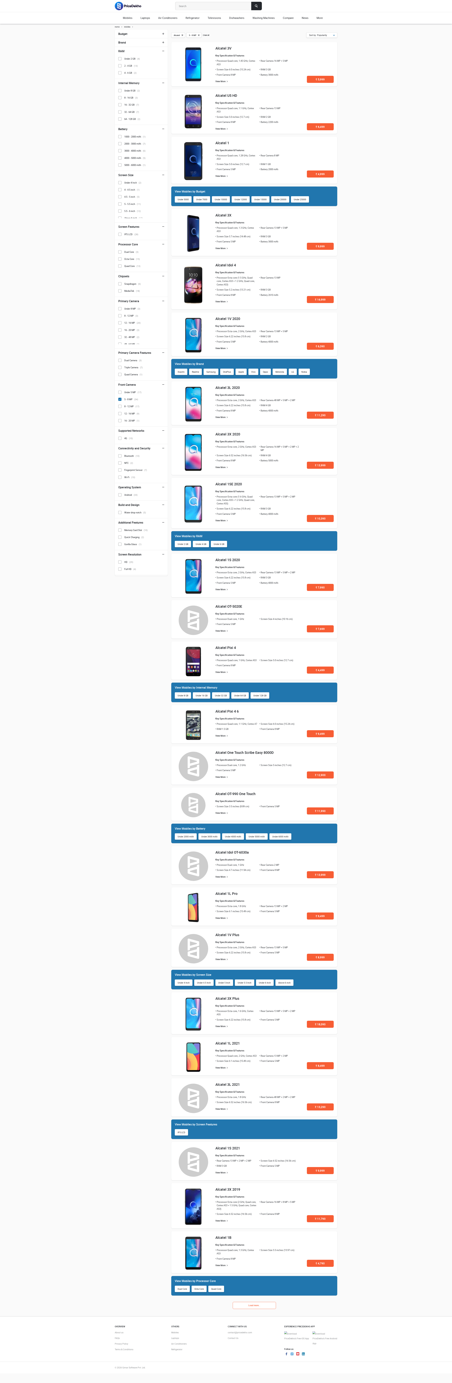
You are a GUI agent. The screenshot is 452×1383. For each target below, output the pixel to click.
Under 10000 (221, 199)
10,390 (320, 518)
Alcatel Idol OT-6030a (232, 852)
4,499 (320, 670)
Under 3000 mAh (209, 836)
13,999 (320, 465)
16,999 (320, 299)
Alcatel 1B (223, 1237)
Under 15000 (260, 199)
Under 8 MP (132, 308)
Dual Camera (133, 360)
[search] (256, 6)
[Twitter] (292, 1354)
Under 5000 (183, 199)
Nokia (304, 371)
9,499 (320, 733)
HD (128, 562)
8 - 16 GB (131, 97)
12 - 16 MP (132, 322)
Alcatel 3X (223, 215)
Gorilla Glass (132, 544)
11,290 (320, 415)
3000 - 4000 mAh (134, 150)
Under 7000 (201, 199)
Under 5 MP (132, 392)
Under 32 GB (221, 695)
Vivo (253, 371)
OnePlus (227, 371)
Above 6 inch (284, 982)
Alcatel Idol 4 (225, 265)
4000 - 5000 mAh (134, 158)
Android (131, 494)
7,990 (320, 587)
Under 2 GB (183, 544)
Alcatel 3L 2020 (227, 387)
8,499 (320, 1065)
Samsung (211, 371)
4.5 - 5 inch (131, 196)
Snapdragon (132, 283)
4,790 (320, 1263)
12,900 (320, 775)
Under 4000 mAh (233, 836)
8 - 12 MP (131, 315)
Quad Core (216, 1288)
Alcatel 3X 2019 (227, 1189)
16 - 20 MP (131, 330)
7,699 (320, 629)
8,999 (320, 957)
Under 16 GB (201, 695)
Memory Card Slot (136, 530)
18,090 (320, 1024)
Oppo (265, 371)
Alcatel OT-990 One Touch (235, 793)
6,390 (320, 346)
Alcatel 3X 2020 (227, 434)
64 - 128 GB (132, 119)
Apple (241, 371)
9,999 (320, 246)
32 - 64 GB (131, 112)
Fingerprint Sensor (135, 470)
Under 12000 (240, 199)
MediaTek (132, 290)
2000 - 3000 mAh (134, 143)
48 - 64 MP (131, 344)
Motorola (279, 371)
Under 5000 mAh (257, 836)
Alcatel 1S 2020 (227, 559)
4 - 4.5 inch (131, 189)
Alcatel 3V (223, 48)
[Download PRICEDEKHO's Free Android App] (325, 1338)
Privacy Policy (121, 1343)
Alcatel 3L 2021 (227, 1084)
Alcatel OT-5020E (228, 606)
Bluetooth (131, 455)
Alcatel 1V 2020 (227, 318)
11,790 (320, 1218)
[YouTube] (298, 1354)
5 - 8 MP (131, 399)
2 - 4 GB (131, 65)
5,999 (320, 79)
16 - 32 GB (131, 104)
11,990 (320, 811)
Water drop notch (135, 512)
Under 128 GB (259, 695)
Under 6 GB (219, 544)
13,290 (320, 1107)
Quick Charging (134, 537)
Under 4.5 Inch (204, 982)
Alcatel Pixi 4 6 (227, 711)
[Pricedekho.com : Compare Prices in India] (130, 6)
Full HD (130, 569)
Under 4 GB (201, 544)
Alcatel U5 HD (226, 95)
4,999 (320, 174)
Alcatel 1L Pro (226, 893)
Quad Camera (133, 374)
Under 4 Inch (184, 982)
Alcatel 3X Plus (227, 998)
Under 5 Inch (224, 982)
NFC (128, 463)
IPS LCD (181, 1132)
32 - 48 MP (131, 337)
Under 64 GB (240, 695)
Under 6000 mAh (280, 836)
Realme (195, 371)
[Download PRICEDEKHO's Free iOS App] (296, 1336)
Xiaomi (181, 371)
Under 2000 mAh (186, 836)
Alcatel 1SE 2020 (228, 484)
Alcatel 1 (222, 143)
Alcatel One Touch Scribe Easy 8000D (244, 752)
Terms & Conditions (124, 1349)
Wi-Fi (129, 477)
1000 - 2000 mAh (134, 136)
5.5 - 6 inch (132, 211)
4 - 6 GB (130, 72)
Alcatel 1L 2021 (227, 1043)
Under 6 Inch (265, 982)
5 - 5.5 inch (132, 204)
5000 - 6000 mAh (134, 165)
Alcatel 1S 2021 (227, 1148)
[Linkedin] (303, 1354)
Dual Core (182, 1288)
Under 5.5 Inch (244, 982)
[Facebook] (286, 1354)
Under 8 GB (183, 695)
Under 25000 (300, 199)
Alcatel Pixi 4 (225, 647)
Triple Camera (133, 367)
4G (128, 438)
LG (293, 371)
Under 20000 (280, 199)
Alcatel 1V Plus (227, 934)
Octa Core (199, 1288)
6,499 (320, 127)
